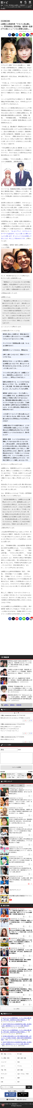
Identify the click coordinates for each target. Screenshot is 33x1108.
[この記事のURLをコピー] (27, 34)
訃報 (2, 1081)
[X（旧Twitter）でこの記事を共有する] (13, 34)
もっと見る (16, 1008)
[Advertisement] (16, 14)
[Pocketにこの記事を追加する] (20, 34)
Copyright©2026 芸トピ (16, 1104)
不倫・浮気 (3, 1070)
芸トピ (4, 2)
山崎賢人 (6, 705)
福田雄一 (12, 705)
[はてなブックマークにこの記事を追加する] (16, 34)
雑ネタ (2, 1077)
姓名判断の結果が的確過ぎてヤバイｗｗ (20, 897)
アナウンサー (4, 1074)
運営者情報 (11, 1099)
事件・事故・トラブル (6, 1054)
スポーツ (3, 1066)
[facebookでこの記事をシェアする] (9, 34)
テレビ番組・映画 (5, 21)
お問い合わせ (22, 1099)
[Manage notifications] (3, 1105)
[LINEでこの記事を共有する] (24, 34)
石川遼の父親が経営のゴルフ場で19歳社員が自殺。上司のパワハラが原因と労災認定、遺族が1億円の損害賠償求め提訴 (16, 1037)
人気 (21, 3)
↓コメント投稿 (28, 709)
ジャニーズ (3, 1062)
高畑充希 (18, 705)
